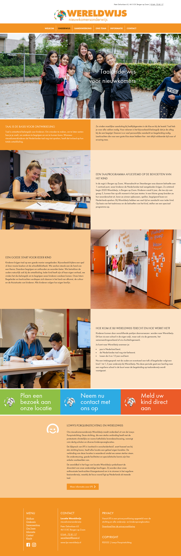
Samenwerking (83, 28)
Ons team (31, 528)
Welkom (49, 28)
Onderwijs (64, 28)
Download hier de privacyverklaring (118, 526)
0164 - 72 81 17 (157, 4)
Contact (131, 28)
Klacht (29, 538)
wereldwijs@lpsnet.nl (70, 537)
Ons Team (101, 28)
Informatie (116, 28)
